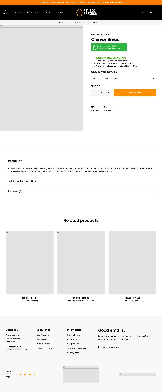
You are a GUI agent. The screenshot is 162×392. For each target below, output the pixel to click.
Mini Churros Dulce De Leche (81, 301)
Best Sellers (42, 339)
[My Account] (151, 12)
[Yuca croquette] (132, 262)
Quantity (95, 85)
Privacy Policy (73, 352)
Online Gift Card (44, 348)
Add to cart (135, 92)
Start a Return (73, 335)
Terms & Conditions (76, 348)
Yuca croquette (132, 301)
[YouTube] (30, 374)
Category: (95, 110)
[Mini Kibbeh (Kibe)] (30, 262)
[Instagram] (35, 374)
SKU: (93, 107)
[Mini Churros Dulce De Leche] (81, 262)
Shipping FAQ (73, 344)
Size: (93, 78)
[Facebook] (20, 374)
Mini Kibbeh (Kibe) (29, 301)
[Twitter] (25, 374)
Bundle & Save (43, 344)
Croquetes (108, 110)
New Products (43, 335)
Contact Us (72, 339)
